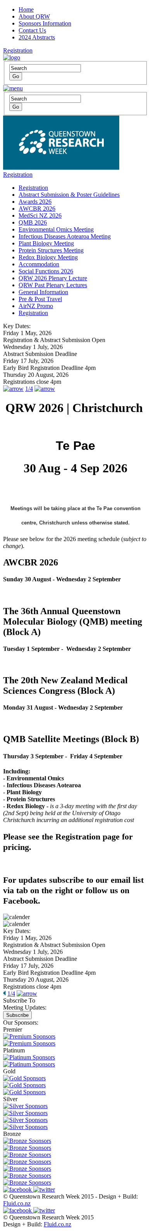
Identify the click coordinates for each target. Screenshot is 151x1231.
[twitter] (44, 1189)
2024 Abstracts (37, 37)
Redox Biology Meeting (48, 257)
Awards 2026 (35, 201)
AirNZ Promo (36, 306)
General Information (43, 292)
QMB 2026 (33, 222)
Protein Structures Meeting (51, 250)
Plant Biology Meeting (46, 243)
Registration (18, 50)
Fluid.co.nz (17, 1203)
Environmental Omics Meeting (56, 229)
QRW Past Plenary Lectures (53, 285)
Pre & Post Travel (40, 299)
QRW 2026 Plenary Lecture (53, 278)
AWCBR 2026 (37, 208)
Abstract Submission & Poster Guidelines (69, 194)
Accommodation (39, 264)
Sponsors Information (45, 23)
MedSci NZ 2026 (40, 215)
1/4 (29, 388)
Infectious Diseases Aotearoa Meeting (65, 236)
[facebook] (18, 1189)
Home (26, 9)
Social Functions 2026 (46, 271)
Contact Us (32, 30)
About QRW (34, 16)
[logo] (11, 57)
